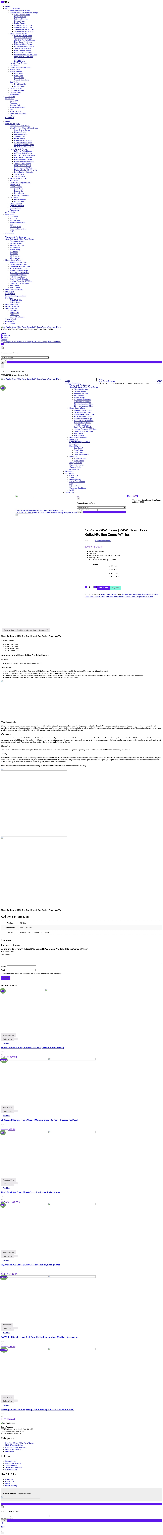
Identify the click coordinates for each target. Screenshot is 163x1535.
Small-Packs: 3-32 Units (23, 52)
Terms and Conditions (18, 113)
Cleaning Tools (15, 92)
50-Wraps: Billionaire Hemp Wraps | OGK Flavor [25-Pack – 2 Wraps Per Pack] (37, 1409)
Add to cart (103, 588)
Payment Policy (11, 1469)
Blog (11, 109)
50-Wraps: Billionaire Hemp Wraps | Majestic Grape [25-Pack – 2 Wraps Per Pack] (39, 1120)
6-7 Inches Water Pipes (23, 25)
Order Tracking (11, 1485)
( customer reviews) (103, 541)
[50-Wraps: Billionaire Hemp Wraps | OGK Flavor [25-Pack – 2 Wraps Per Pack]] (48, 1349)
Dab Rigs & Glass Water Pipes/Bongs (19, 1443)
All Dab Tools (19, 86)
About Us (13, 103)
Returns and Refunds (17, 107)
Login (159, 383)
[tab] (9, 630)
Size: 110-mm (19, 61)
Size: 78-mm (19, 59)
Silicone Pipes (19, 21)
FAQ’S (12, 115)
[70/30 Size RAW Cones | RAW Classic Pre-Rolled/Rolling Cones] (48, 1204)
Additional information (26, 630)
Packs (95, 564)
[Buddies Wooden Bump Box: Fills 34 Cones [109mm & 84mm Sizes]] (46, 990)
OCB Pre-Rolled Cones (23, 38)
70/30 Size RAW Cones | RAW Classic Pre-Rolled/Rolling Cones (30, 1264)
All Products (10, 97)
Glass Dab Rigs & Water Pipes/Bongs (24, 12)
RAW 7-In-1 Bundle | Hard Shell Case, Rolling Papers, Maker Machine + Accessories (39, 1337)
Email (3, 970)
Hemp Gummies (16, 88)
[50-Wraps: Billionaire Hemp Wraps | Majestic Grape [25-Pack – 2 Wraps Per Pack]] (48, 1060)
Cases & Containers (21, 80)
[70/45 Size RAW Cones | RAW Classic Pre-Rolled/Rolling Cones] (48, 1132)
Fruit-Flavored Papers (22, 50)
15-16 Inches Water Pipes (24, 31)
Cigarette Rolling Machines (20, 67)
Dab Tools (14, 82)
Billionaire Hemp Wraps (23, 44)
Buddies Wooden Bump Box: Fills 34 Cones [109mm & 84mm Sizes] (32, 1047)
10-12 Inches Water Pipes (24, 29)
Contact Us (14, 101)
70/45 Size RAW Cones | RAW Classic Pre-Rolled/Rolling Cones (30, 1192)
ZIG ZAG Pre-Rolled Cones (24, 40)
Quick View (7, 1039)
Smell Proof (18, 73)
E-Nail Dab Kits (20, 84)
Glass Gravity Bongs (22, 15)
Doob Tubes (19, 78)
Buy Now (115, 588)
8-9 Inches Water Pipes (23, 27)
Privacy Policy (15, 111)
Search (4, 362)
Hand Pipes (14, 65)
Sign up (159, 381)
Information (9, 99)
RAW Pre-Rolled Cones (23, 36)
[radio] (136, 566)
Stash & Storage (16, 71)
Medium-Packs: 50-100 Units (25, 54)
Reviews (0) (43, 630)
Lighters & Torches (17, 90)
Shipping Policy (15, 105)
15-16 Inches (15, 258)
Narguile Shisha (20, 17)
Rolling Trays (15, 69)
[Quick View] (16, 1039)
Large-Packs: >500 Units (23, 57)
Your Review (5, 955)
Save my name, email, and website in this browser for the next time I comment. (32, 973)
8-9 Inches (14, 254)
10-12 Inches (15, 256)
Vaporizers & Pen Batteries (20, 10)
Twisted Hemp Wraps (22, 48)
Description (9, 630)
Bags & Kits (18, 75)
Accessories (14, 94)
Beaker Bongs (19, 23)
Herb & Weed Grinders (18, 63)
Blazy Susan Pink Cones (23, 42)
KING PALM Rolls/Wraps (24, 46)
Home (7, 6)
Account (4, 340)
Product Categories (12, 8)
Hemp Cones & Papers (18, 33)
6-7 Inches (14, 252)
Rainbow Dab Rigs (21, 19)
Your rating (5, 951)
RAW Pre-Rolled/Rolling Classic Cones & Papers (124, 596)
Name (4, 966)
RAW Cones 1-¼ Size (97, 596)
